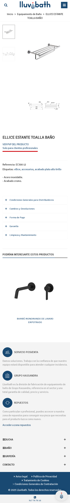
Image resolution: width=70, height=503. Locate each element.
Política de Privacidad (45, 476)
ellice (17, 169)
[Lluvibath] (35, 5)
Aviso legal (22, 476)
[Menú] (64, 5)
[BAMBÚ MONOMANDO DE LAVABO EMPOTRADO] (35, 288)
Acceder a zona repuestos (17, 425)
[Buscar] (6, 5)
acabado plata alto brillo (48, 169)
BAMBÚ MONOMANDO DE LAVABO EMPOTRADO (35, 320)
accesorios (28, 169)
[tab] (35, 200)
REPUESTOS (21, 402)
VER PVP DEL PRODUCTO (16, 144)
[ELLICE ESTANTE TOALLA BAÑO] (43, 76)
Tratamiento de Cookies (36, 480)
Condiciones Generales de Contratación (36, 484)
